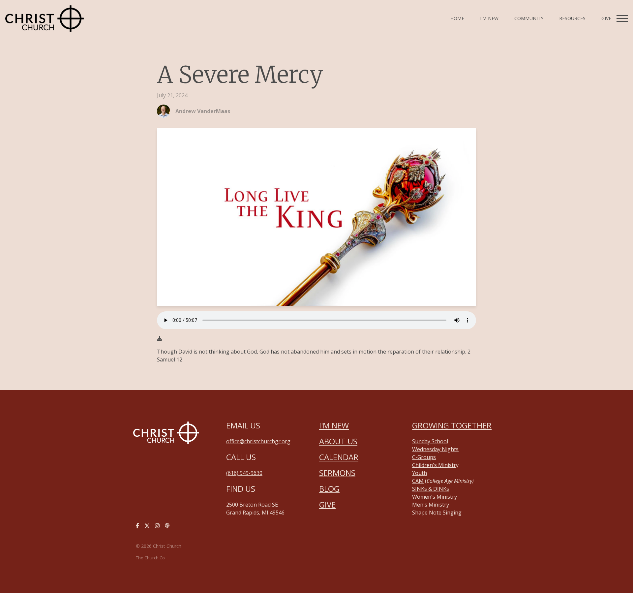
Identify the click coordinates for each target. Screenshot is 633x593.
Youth (419, 473)
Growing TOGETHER (452, 425)
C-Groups (424, 457)
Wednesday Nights (435, 449)
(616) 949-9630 (244, 473)
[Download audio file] (159, 338)
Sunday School (430, 441)
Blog (329, 488)
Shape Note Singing (437, 512)
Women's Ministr (433, 496)
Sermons (337, 472)
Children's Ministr (434, 465)
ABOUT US (338, 441)
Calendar (338, 457)
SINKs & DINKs (430, 488)
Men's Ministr (429, 504)
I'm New (334, 425)
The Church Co (150, 558)
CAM (418, 480)
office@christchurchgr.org (258, 441)
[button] (622, 18)
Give (327, 504)
